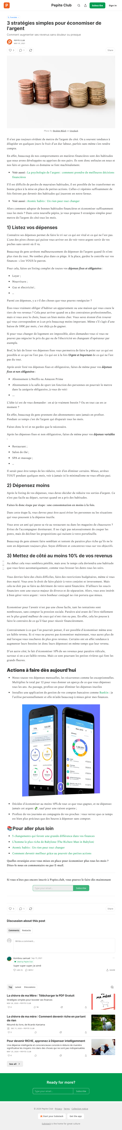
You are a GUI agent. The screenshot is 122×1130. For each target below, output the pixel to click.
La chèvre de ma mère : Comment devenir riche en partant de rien (46, 1018)
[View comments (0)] (36, 1032)
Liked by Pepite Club (25, 961)
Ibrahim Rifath (59, 130)
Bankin (103, 692)
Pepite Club (19, 40)
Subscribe (97, 5)
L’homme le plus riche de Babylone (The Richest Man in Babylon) (53, 842)
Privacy (58, 1108)
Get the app (76, 1116)
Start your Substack (53, 1116)
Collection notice (80, 1108)
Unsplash (74, 130)
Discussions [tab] (29, 987)
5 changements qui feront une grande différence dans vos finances (53, 836)
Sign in (113, 5)
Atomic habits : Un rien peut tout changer (53, 201)
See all (13, 1063)
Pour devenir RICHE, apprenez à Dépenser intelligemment (46, 1041)
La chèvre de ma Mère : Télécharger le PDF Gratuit (40, 995)
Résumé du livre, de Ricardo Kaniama (26, 1024)
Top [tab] (10, 987)
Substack (46, 1123)
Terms (67, 1108)
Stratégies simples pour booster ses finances (29, 999)
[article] (61, 1002)
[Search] (79, 5)
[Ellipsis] (113, 958)
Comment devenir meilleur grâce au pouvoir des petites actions (51, 853)
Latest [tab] (18, 987)
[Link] (2, 227)
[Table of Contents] (3, 565)
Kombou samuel (21, 958)
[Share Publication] (85, 5)
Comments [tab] (14, 930)
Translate (13, 17)
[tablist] (20, 930)
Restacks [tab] (26, 930)
